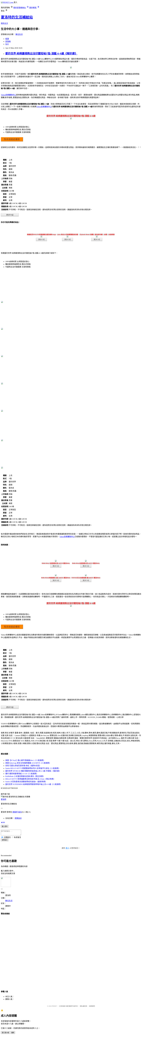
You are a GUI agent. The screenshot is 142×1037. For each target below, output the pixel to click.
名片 (7, 44)
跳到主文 (4, 23)
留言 (20, 812)
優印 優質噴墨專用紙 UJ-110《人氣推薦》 (21, 774)
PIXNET (54, 1006)
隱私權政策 (83, 1006)
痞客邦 (15, 812)
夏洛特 (3, 799)
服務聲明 (92, 1006)
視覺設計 (18, 818)
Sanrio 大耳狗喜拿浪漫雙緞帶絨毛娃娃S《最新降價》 (26, 782)
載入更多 (5, 826)
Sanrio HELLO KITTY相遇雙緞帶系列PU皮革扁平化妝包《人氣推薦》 (32, 768)
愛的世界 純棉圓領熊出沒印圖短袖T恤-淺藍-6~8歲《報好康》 (41, 53)
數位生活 (19, 34)
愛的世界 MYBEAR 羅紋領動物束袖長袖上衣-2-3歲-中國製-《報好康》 (33, 771)
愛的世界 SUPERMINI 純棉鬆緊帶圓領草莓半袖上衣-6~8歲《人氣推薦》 (33, 784)
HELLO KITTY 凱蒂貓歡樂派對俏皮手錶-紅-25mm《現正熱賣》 (30, 779)
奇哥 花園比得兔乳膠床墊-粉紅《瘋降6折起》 (23, 766)
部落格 (8, 41)
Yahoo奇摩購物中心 (8, 95)
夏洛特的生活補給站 (17, 17)
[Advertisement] (71, 950)
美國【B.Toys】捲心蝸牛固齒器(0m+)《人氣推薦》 (25, 760)
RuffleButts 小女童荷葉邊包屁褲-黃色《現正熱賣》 (25, 776)
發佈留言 (5, 840)
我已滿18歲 (5, 1032)
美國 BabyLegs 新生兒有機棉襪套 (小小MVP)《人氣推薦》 (28, 763)
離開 (12, 1032)
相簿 (7, 39)
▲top (3, 822)
